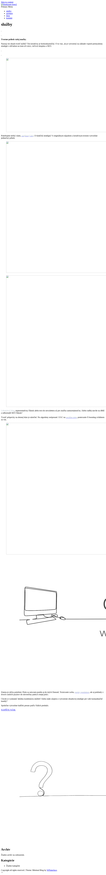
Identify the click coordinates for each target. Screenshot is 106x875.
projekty (9, 13)
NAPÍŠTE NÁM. (8, 710)
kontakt (9, 18)
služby (9, 11)
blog (8, 16)
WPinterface (52, 870)
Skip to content (7, 2)
